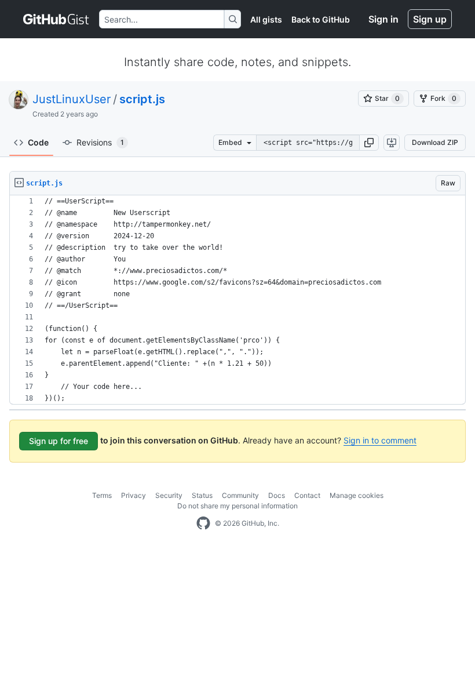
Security (168, 495)
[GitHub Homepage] (203, 523)
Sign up (430, 19)
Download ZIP (435, 142)
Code (38, 142)
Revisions (100, 142)
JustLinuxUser (71, 99)
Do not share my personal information (237, 505)
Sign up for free (58, 441)
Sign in (383, 19)
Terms (102, 495)
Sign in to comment (380, 440)
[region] (237, 300)
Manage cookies (356, 495)
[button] (369, 142)
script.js (142, 99)
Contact (307, 495)
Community (240, 495)
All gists (266, 19)
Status (202, 495)
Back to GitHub (320, 19)
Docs (276, 495)
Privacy (133, 495)
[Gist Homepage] (56, 19)
